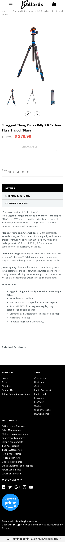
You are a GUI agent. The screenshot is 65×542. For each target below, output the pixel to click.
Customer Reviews (17, 203)
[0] (54, 4)
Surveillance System (12, 473)
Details (10, 188)
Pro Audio (39, 398)
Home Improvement (12, 453)
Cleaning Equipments (12, 441)
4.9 (9, 539)
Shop (4, 382)
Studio (37, 405)
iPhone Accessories (11, 449)
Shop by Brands (42, 409)
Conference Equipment (13, 438)
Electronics (39, 382)
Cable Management (11, 430)
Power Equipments (11, 469)
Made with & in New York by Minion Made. (26, 524)
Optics (37, 386)
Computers (40, 378)
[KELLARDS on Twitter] (10, 487)
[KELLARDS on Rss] (31, 487)
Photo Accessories (43, 390)
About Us (6, 386)
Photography (41, 394)
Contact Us (7, 390)
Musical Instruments (12, 461)
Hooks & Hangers (11, 457)
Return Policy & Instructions (16, 394)
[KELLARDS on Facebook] (3, 487)
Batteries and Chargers (13, 426)
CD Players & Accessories (15, 434)
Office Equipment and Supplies (17, 465)
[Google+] (28, 172)
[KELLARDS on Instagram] (24, 487)
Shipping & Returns (17, 195)
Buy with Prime (41, 413)
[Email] (9, 172)
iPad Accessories (10, 445)
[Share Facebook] (13, 172)
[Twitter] (18, 172)
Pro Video (39, 402)
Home (5, 11)
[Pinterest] (23, 172)
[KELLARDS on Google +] (17, 487)
